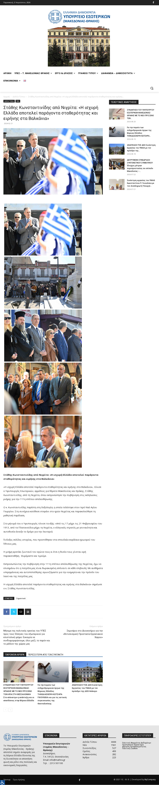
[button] (152, 88)
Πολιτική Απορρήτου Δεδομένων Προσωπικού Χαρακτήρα (136, 744)
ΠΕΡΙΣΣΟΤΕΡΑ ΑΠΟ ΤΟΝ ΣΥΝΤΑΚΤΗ (45, 654)
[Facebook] (153, 2)
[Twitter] (14, 612)
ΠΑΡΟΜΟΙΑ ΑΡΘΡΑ (14, 654)
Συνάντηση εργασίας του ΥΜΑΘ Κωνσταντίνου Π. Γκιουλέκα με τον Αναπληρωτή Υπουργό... (141, 183)
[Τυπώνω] (28, 612)
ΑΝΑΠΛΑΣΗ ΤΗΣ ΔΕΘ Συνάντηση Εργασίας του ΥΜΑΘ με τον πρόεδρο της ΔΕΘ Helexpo (87, 688)
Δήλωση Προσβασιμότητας (134, 747)
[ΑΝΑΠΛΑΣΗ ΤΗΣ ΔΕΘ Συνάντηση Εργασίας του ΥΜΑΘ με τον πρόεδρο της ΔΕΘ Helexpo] (87, 671)
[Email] (21, 612)
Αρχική (6, 96)
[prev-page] (5, 710)
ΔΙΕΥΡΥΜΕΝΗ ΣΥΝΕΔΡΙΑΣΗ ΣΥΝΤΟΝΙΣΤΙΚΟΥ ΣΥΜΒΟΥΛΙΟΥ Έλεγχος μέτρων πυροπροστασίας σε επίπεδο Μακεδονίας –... (140, 165)
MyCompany (150, 779)
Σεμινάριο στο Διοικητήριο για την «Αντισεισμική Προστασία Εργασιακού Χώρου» (83, 634)
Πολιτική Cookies (130, 748)
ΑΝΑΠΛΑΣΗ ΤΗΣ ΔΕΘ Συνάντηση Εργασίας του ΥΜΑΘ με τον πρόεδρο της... (141, 148)
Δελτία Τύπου (19, 96)
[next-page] (10, 710)
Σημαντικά (20, 598)
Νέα (17, 101)
